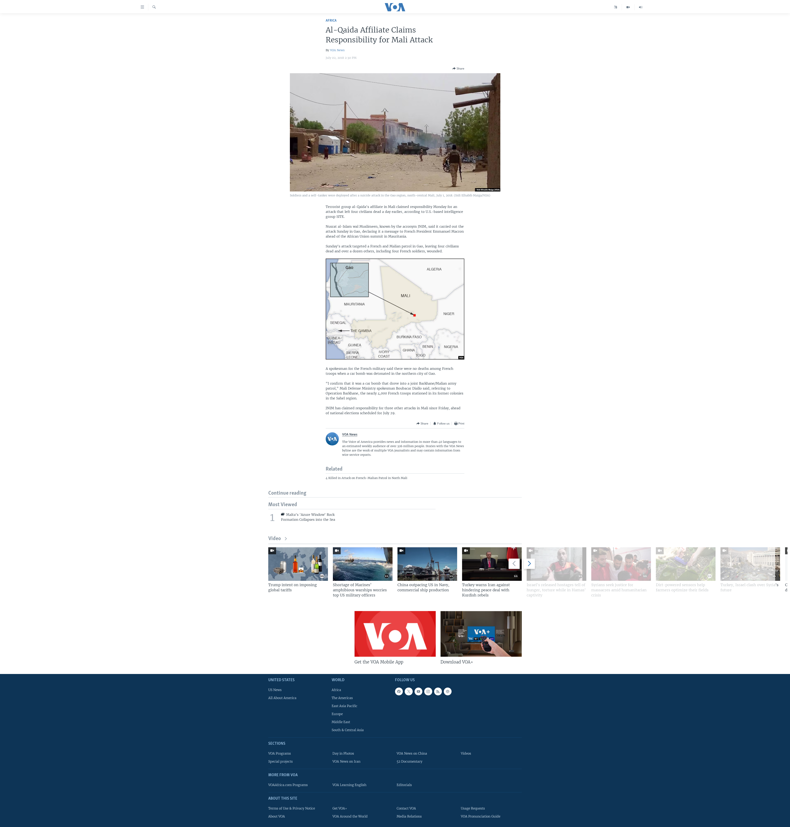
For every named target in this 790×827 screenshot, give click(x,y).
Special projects (280, 762)
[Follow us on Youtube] (418, 691)
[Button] (458, 68)
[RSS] (438, 691)
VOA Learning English (349, 785)
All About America (282, 698)
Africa (331, 20)
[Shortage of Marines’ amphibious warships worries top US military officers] (363, 564)
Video (274, 539)
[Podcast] (448, 691)
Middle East (341, 722)
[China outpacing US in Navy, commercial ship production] (427, 564)
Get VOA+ (339, 808)
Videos (466, 753)
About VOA (276, 816)
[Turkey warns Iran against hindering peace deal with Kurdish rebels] (492, 564)
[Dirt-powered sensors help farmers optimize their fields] (686, 564)
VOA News (337, 50)
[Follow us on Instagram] (428, 691)
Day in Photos (343, 753)
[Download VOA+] (481, 634)
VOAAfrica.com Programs (288, 785)
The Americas (342, 698)
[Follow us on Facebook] (399, 691)
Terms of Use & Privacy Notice (291, 808)
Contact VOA (406, 808)
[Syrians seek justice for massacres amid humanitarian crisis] (621, 564)
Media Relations (409, 816)
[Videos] (628, 7)
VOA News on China (412, 753)
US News (275, 690)
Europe (337, 714)
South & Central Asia (348, 730)
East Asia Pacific (344, 706)
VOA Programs (279, 753)
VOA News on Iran (346, 762)
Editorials (404, 785)
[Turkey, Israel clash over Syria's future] (750, 564)
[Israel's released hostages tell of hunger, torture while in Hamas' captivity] (556, 564)
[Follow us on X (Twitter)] (408, 691)
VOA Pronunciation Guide (480, 816)
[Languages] (615, 7)
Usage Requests (473, 808)
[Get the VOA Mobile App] (395, 634)
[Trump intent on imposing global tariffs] (298, 564)
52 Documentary (409, 762)
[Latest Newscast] (640, 7)
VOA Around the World (350, 816)
